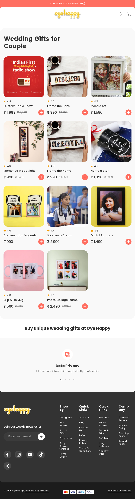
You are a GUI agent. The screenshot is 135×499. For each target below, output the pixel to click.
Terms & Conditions (85, 450)
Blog (81, 422)
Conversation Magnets (20, 235)
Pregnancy (66, 438)
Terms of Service (124, 419)
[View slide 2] (65, 379)
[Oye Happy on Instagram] (18, 454)
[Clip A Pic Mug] (24, 270)
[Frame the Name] (67, 141)
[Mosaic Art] (111, 76)
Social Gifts (63, 432)
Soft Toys (104, 438)
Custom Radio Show (18, 106)
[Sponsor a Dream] (67, 206)
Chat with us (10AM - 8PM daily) (67, 3)
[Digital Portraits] (111, 206)
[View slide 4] (74, 379)
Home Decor (63, 455)
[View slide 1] (61, 379)
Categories (66, 417)
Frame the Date (58, 106)
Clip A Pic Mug (14, 300)
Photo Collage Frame (62, 300)
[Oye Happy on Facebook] (7, 454)
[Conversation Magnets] (24, 206)
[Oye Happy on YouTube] (30, 454)
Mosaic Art (98, 106)
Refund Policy (123, 443)
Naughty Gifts (103, 452)
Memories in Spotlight (19, 171)
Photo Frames (103, 424)
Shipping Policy (124, 435)
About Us (84, 417)
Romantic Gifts (104, 432)
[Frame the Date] (67, 76)
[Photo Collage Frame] (67, 270)
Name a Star (100, 171)
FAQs (82, 435)
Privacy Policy (83, 442)
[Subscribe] (41, 436)
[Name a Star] (111, 141)
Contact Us (83, 429)
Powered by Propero (37, 490)
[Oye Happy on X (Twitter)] (7, 466)
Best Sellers (63, 424)
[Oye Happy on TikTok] (41, 454)
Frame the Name (59, 171)
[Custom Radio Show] (24, 76)
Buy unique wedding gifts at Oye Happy (67, 328)
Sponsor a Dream (59, 235)
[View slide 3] (70, 379)
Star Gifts (104, 417)
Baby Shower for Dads (64, 446)
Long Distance (104, 445)
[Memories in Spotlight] (24, 141)
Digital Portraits (102, 235)
